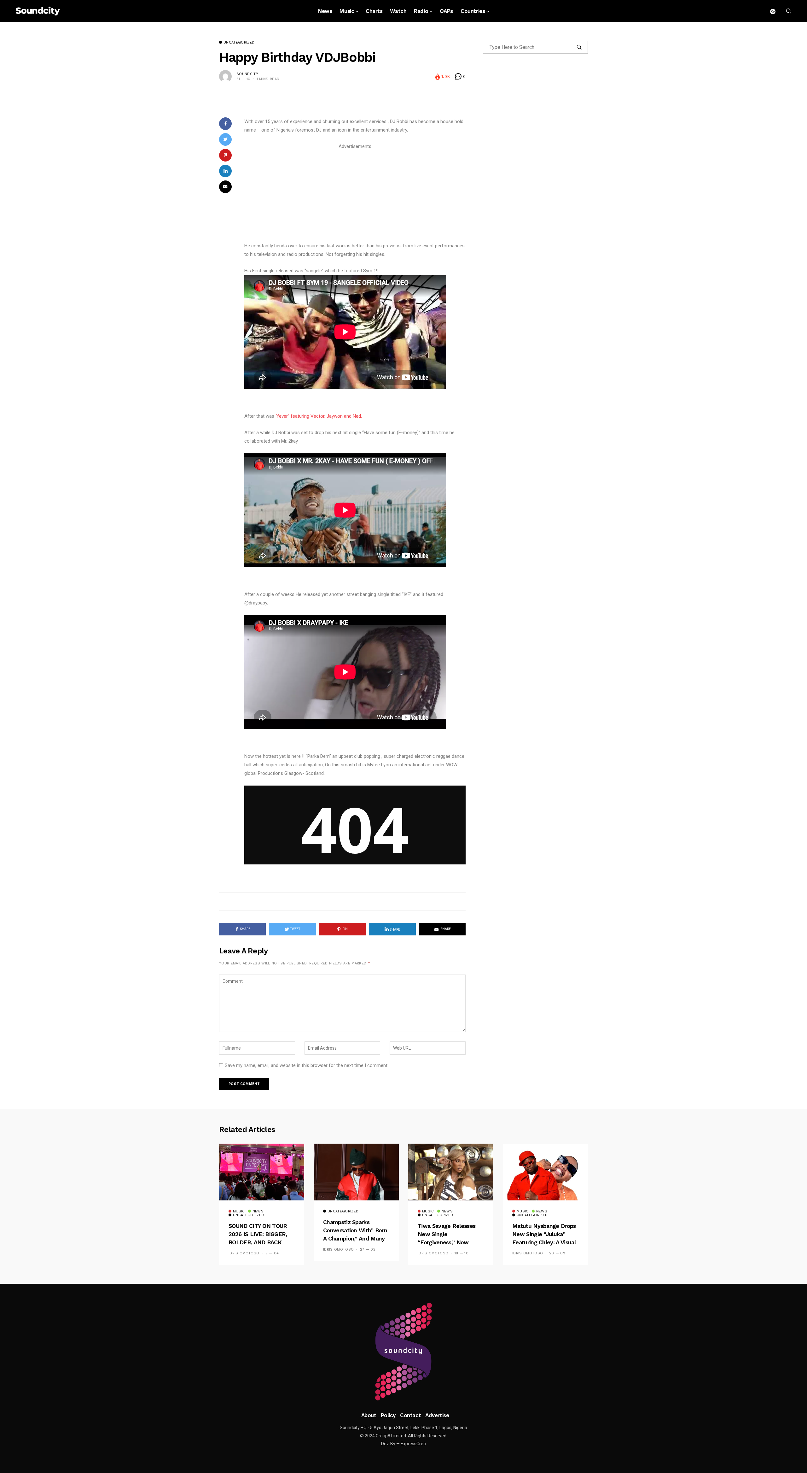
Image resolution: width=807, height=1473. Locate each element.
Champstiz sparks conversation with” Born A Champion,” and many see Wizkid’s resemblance (355, 1239)
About (368, 1415)
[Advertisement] (355, 195)
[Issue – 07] (403, 1351)
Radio (421, 11)
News (325, 11)
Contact (410, 1415)
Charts (374, 11)
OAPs (446, 11)
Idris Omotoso (244, 1253)
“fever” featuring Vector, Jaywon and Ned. (319, 416)
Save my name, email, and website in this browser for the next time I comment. (306, 1065)
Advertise (437, 1415)
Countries (473, 11)
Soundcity (247, 74)
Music (347, 11)
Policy (388, 1415)
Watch (398, 11)
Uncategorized (239, 42)
